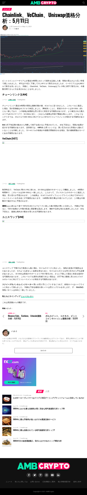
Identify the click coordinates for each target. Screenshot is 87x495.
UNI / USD (11, 262)
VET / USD (11, 184)
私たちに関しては (21, 481)
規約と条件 (77, 481)
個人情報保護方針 (64, 481)
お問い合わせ (35, 481)
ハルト (16, 29)
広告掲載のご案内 (48, 481)
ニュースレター (27, 296)
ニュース (9, 481)
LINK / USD (12, 100)
